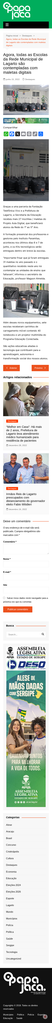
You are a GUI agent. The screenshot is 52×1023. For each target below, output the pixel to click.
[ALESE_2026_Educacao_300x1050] (26, 738)
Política (10, 932)
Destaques (30, 79)
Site (5, 585)
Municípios (11, 918)
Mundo (9, 912)
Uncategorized (13, 958)
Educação (11, 878)
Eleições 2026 (13, 892)
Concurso (11, 845)
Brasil (9, 838)
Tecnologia (11, 952)
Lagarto (10, 905)
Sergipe (10, 945)
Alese (9, 825)
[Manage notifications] (45, 1016)
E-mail (7, 572)
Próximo (38, 368)
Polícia (9, 925)
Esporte (10, 898)
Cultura (10, 858)
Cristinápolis (12, 851)
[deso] (26, 664)
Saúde (9, 938)
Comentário (9, 541)
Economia (11, 872)
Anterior (13, 368)
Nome (7, 559)
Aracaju (10, 831)
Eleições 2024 (13, 885)
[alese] (26, 652)
